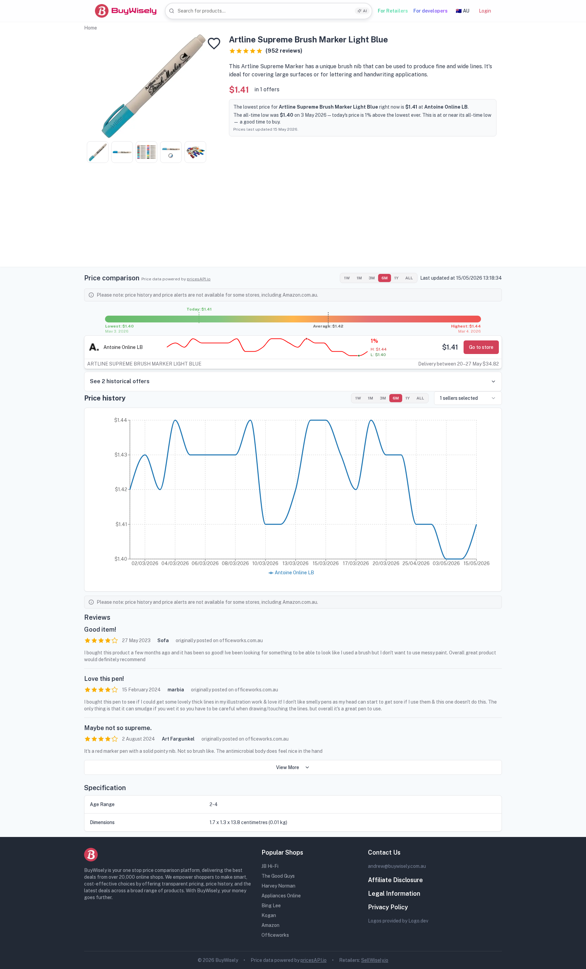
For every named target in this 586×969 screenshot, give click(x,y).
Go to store (481, 347)
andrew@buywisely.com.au (397, 866)
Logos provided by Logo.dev (398, 921)
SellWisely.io (374, 960)
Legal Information (394, 893)
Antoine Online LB (123, 347)
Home (90, 28)
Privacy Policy (388, 907)
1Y (396, 278)
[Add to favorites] (213, 43)
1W (347, 278)
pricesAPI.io (199, 279)
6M (385, 278)
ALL (409, 278)
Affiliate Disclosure (395, 879)
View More (287, 767)
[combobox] (268, 11)
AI (365, 10)
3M (372, 278)
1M (359, 278)
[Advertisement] (293, 219)
